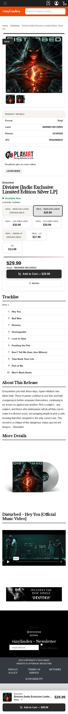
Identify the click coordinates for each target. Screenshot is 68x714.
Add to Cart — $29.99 (36, 273)
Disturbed (15, 26)
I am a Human (48, 648)
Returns (55, 669)
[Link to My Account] (56, 4)
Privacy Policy (13, 671)
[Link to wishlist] (48, 4)
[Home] (11, 11)
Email (35, 635)
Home (5, 26)
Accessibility (34, 679)
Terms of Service (34, 671)
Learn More (13, 171)
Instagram (35, 632)
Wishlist (35, 283)
